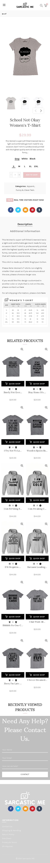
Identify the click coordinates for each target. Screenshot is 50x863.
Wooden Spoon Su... (37, 450)
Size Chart (6, 838)
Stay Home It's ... (37, 392)
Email (25, 210)
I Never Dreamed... (37, 680)
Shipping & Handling (11, 830)
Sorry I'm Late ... (13, 683)
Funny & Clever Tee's (25, 190)
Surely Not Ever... (13, 392)
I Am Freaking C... (37, 509)
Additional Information (25, 231)
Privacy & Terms (9, 842)
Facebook (10, 210)
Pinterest (32, 210)
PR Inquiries (7, 846)
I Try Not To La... (13, 450)
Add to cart (32, 175)
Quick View (21, 349)
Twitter (18, 210)
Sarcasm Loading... (37, 567)
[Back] (4, 13)
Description (25, 224)
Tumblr (39, 210)
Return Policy (8, 834)
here (22, 287)
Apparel (30, 186)
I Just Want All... (37, 622)
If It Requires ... (13, 567)
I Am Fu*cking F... (13, 509)
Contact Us (7, 826)
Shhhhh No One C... (13, 625)
